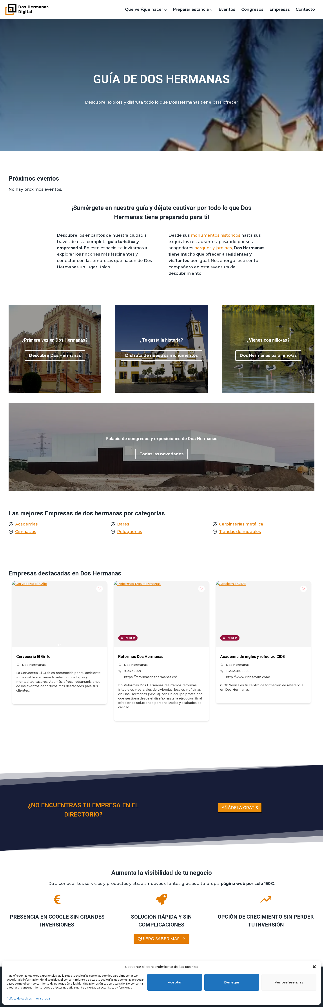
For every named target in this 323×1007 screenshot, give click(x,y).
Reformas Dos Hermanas (140, 656)
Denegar (232, 982)
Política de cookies (19, 998)
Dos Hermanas (34, 665)
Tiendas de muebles (240, 531)
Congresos (252, 9)
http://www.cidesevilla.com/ (248, 677)
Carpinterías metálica (241, 524)
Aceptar (175, 982)
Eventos (227, 9)
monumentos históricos (215, 235)
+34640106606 (238, 671)
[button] (314, 967)
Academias (26, 524)
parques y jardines (213, 247)
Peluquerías (129, 531)
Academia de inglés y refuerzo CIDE (252, 656)
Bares (123, 524)
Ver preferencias (289, 982)
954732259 (132, 671)
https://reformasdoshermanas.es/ (150, 677)
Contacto (305, 9)
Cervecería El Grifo (33, 656)
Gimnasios (25, 531)
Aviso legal (43, 998)
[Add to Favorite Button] (99, 589)
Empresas (279, 9)
